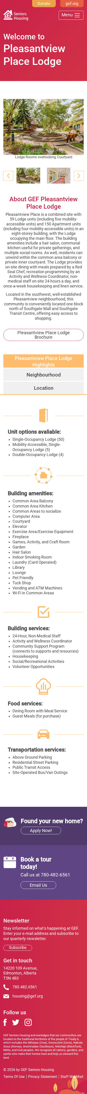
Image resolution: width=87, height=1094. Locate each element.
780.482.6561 (24, 987)
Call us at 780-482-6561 (45, 875)
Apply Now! (41, 830)
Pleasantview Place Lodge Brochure (43, 335)
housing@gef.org (27, 996)
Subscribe (18, 947)
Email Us (38, 885)
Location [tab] (43, 388)
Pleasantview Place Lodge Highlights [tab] (43, 361)
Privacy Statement (42, 1077)
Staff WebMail (71, 1077)
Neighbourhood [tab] (44, 375)
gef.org (72, 3)
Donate (43, 3)
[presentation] (8, 176)
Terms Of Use (14, 1077)
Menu (68, 15)
